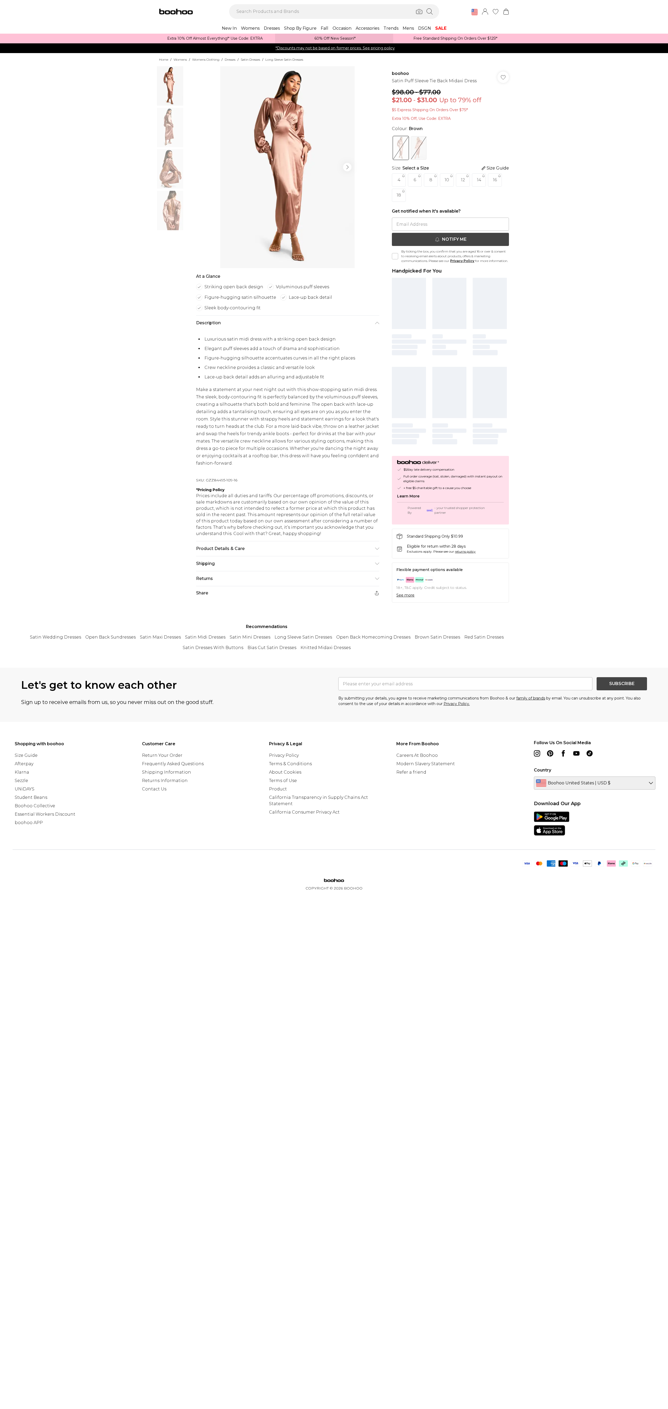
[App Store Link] (551, 823)
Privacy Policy (462, 261)
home (163, 59)
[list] (287, 167)
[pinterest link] (550, 753)
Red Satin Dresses (484, 637)
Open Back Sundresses (110, 637)
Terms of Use (283, 780)
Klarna (22, 772)
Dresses (230, 59)
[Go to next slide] (347, 167)
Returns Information (165, 780)
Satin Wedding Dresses (55, 637)
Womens (180, 59)
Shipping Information (166, 772)
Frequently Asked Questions (173, 763)
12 (463, 179)
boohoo (400, 73)
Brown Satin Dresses (437, 637)
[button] (474, 12)
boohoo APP (29, 822)
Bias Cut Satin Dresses (272, 647)
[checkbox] (395, 256)
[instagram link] (537, 753)
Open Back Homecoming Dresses (373, 637)
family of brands (530, 698)
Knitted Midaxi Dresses (326, 647)
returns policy (465, 551)
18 (399, 195)
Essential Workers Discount (45, 814)
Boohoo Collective (35, 805)
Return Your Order (162, 755)
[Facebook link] (563, 753)
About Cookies (285, 772)
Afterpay (24, 763)
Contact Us (154, 788)
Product (278, 788)
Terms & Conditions (290, 763)
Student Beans (31, 797)
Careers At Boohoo (417, 755)
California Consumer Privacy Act (304, 812)
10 (447, 179)
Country (542, 770)
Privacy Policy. (457, 703)
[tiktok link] (589, 753)
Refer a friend (411, 772)
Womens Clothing (205, 59)
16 (495, 179)
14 (479, 179)
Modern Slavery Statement (425, 763)
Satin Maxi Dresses (160, 637)
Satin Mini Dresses (250, 637)
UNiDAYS (24, 788)
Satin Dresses (250, 59)
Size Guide (26, 755)
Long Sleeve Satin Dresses (284, 59)
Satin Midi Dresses (205, 637)
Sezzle (21, 780)
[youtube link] (576, 753)
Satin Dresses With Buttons (213, 647)
